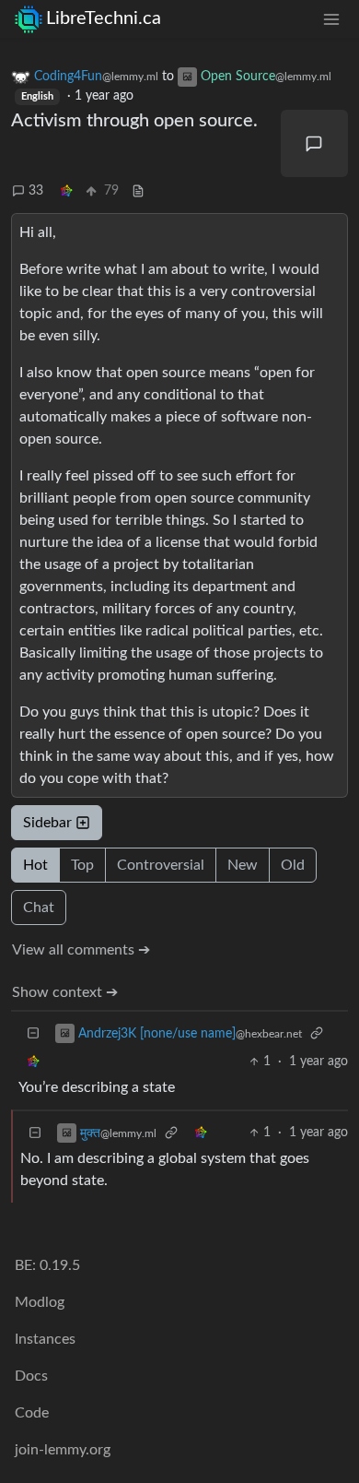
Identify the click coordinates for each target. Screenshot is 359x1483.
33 (36, 190)
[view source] (138, 191)
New (242, 865)
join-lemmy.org (62, 1449)
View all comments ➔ (81, 950)
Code (32, 1413)
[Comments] (315, 144)
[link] (66, 191)
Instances (45, 1339)
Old (293, 865)
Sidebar (47, 822)
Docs (31, 1376)
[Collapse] (33, 1033)
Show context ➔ (65, 992)
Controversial (160, 865)
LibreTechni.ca (103, 18)
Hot (35, 865)
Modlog (39, 1302)
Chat (38, 907)
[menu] (331, 19)
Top (82, 865)
